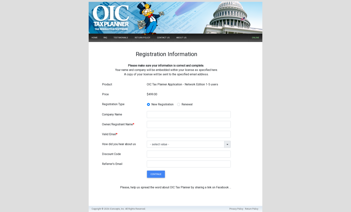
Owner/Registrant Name (117, 124)
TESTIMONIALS (121, 37)
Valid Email (109, 134)
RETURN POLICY (142, 37)
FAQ (105, 37)
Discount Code (111, 154)
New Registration (162, 104)
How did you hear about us (119, 144)
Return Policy (251, 209)
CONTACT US (163, 37)
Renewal (187, 104)
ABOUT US (181, 37)
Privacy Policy (236, 209)
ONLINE (255, 37)
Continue (155, 174)
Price (105, 94)
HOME (94, 37)
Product (107, 84)
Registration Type (113, 104)
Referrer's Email (112, 164)
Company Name (112, 114)
